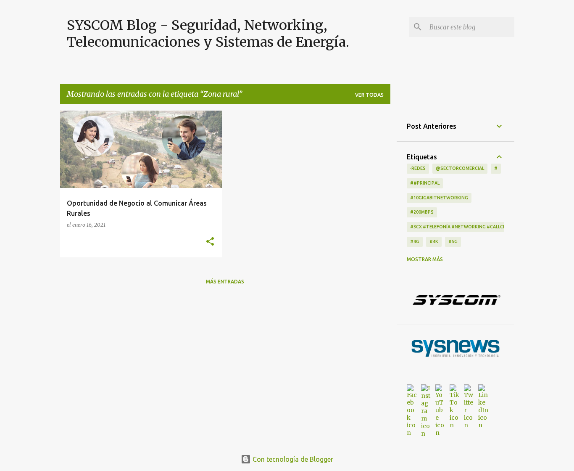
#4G (414, 241)
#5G (453, 241)
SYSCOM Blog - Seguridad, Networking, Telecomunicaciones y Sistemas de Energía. (208, 33)
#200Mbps (422, 211)
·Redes (418, 168)
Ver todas (369, 95)
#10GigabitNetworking (439, 197)
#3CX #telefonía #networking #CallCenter (464, 226)
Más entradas (225, 281)
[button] (210, 241)
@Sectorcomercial (460, 168)
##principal (425, 182)
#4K (433, 241)
